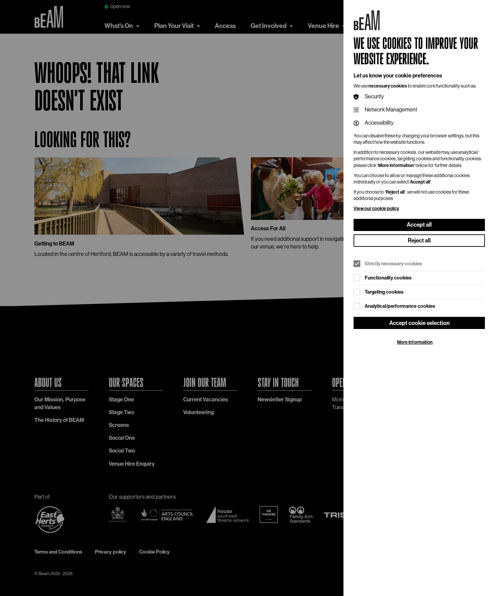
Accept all (419, 224)
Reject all (419, 240)
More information (415, 342)
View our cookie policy (376, 208)
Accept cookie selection (419, 323)
